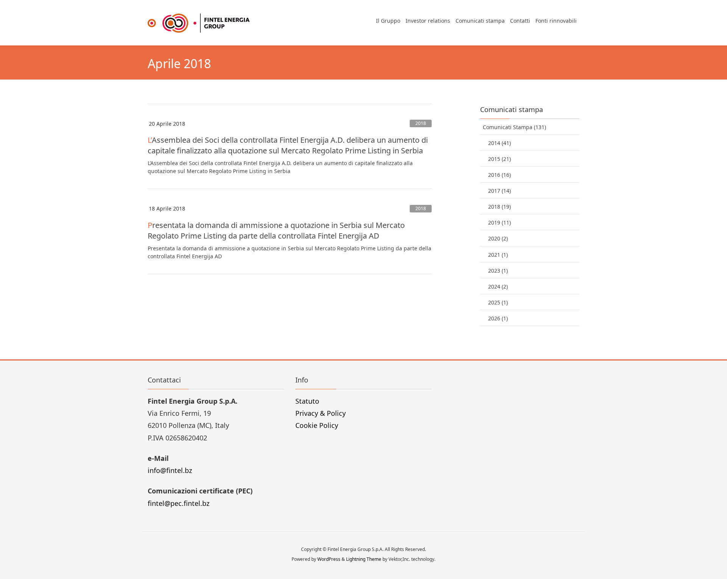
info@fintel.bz (170, 470)
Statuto (307, 401)
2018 (420, 123)
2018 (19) (499, 206)
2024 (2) (498, 286)
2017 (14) (499, 190)
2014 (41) (499, 143)
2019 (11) (499, 222)
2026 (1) (498, 318)
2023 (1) (498, 270)
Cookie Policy (316, 425)
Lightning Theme (363, 559)
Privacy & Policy (320, 413)
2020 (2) (498, 238)
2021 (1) (498, 254)
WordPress (328, 559)
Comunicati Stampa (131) (514, 127)
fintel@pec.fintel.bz (178, 503)
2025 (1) (498, 302)
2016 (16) (499, 174)
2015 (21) (499, 158)
